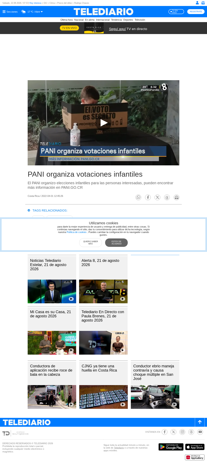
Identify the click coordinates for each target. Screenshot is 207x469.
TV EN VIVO (175, 12)
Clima (52, 3)
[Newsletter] (203, 3)
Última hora (66, 19)
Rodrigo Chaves (81, 3)
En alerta (89, 19)
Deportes (128, 19)
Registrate (196, 11)
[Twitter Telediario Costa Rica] (173, 432)
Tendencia (116, 19)
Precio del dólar (64, 3)
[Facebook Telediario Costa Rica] (164, 432)
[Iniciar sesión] (197, 2)
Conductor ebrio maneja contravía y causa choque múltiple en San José (153, 372)
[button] (138, 197)
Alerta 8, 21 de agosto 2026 (100, 262)
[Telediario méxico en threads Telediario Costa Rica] (191, 432)
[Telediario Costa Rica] (103, 11)
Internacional (102, 19)
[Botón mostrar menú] (10, 11)
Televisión (140, 19)
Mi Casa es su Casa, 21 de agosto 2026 (50, 314)
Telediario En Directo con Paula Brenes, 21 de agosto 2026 (103, 316)
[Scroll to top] (200, 422)
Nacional (78, 19)
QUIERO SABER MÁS (90, 242)
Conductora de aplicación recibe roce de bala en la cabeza (51, 370)
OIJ (45, 3)
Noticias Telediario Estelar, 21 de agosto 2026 (48, 264)
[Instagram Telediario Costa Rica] (182, 432)
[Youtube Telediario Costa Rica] (200, 432)
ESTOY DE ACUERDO (116, 242)
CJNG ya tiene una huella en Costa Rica (99, 368)
